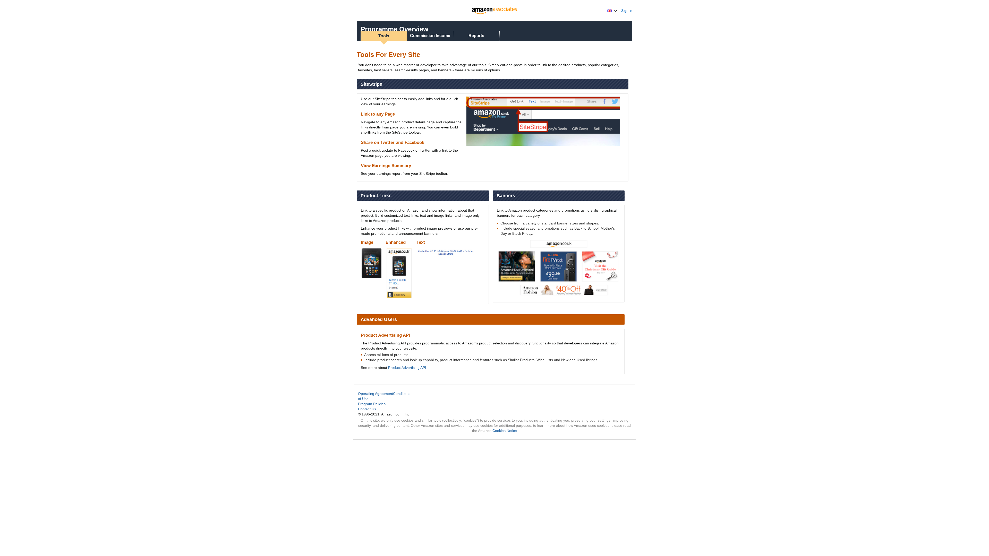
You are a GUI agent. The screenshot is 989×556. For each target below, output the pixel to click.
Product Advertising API (407, 368)
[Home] (494, 10)
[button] (612, 10)
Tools (383, 36)
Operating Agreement (375, 394)
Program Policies (372, 404)
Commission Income (430, 35)
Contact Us (367, 409)
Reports (476, 35)
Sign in (626, 10)
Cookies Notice (504, 431)
